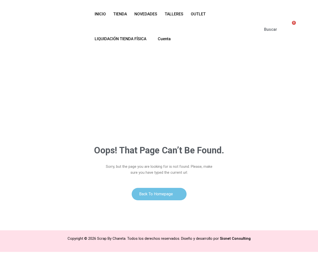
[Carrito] (291, 26)
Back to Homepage (156, 194)
